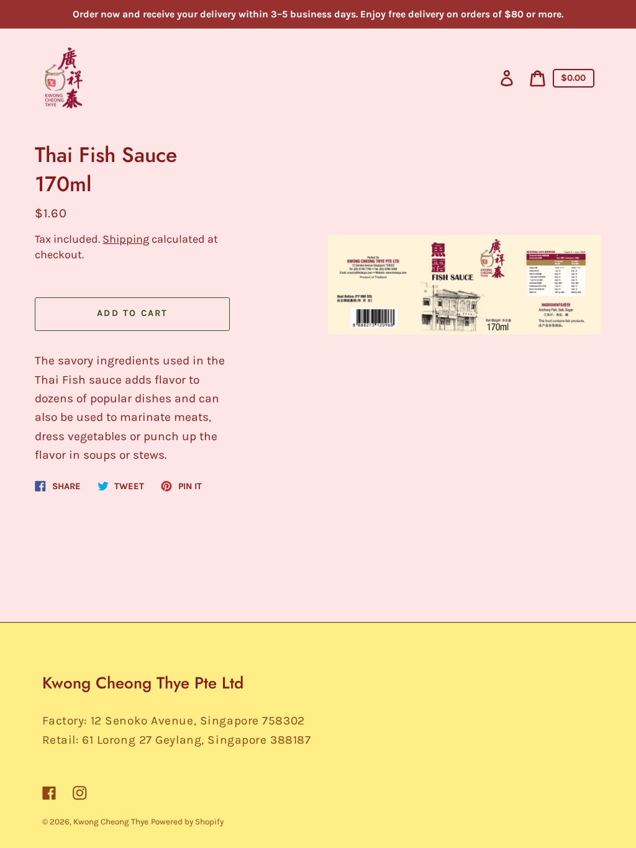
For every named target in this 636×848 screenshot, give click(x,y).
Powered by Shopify (187, 821)
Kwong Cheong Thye (110, 821)
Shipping (125, 239)
